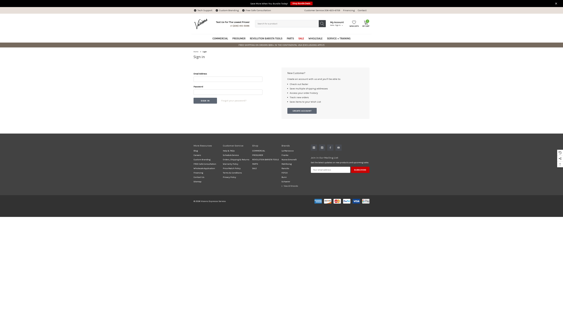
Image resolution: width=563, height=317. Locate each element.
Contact (362, 10)
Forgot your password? (233, 100)
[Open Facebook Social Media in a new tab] (330, 148)
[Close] (556, 3)
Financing (349, 10)
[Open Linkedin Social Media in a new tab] (314, 148)
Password (198, 86)
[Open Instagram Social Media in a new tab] (322, 148)
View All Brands (290, 186)
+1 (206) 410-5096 (239, 25)
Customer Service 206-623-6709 (322, 10)
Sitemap (197, 181)
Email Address (200, 73)
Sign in (338, 25)
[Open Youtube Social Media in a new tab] (338, 148)
